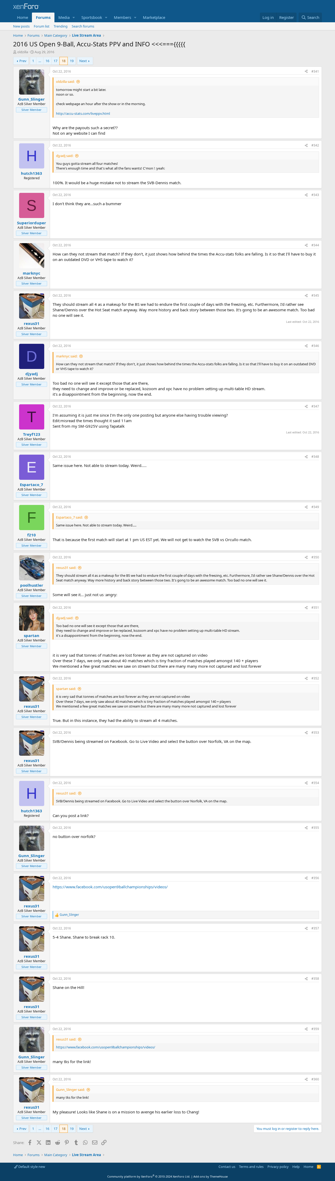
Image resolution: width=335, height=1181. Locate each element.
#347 (315, 406)
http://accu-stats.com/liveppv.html (83, 113)
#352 (315, 678)
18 (63, 60)
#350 (315, 557)
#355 (315, 827)
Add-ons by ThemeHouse (210, 1176)
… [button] (39, 60)
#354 (315, 783)
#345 (315, 295)
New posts (21, 26)
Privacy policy (278, 1166)
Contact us (227, 1166)
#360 (315, 1079)
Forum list (41, 26)
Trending (61, 26)
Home (22, 17)
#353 (315, 732)
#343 (315, 195)
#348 (315, 456)
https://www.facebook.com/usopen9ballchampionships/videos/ (110, 886)
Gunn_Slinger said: (70, 1089)
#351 (315, 607)
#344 (315, 245)
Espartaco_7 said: (69, 517)
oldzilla (22, 52)
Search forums (83, 26)
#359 (315, 1029)
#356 (315, 878)
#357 (315, 928)
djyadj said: (64, 155)
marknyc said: (66, 356)
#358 (315, 978)
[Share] (306, 72)
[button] (73, 17)
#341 (315, 71)
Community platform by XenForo (148, 1176)
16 (47, 60)
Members (122, 17)
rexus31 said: (66, 567)
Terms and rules (251, 1166)
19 (72, 60)
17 (55, 60)
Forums (43, 17)
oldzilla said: (65, 81)
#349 (315, 507)
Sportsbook (91, 17)
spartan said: (66, 688)
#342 (315, 145)
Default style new (31, 1166)
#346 (315, 346)
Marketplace (154, 17)
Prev (22, 60)
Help (296, 1166)
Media (64, 17)
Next (83, 60)
